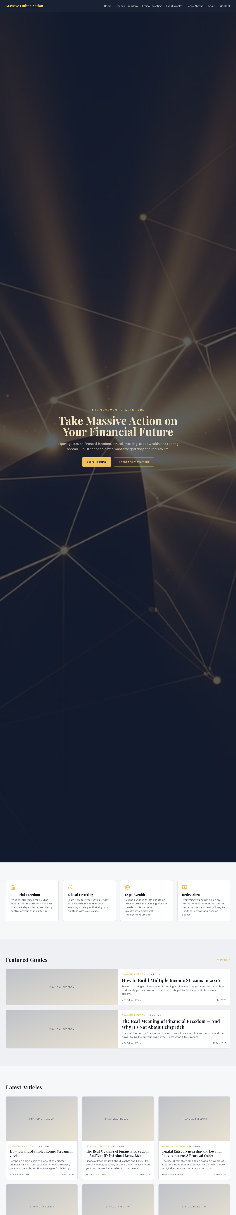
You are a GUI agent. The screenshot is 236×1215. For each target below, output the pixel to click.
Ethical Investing (152, 6)
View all (222, 959)
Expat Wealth (174, 6)
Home (107, 6)
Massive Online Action (24, 5)
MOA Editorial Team (132, 1000)
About (212, 6)
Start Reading (97, 462)
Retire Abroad (195, 6)
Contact (225, 6)
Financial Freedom (127, 6)
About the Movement (134, 462)
